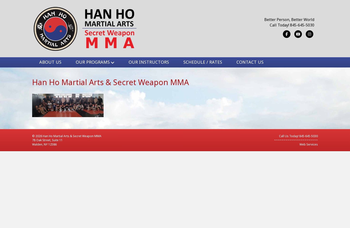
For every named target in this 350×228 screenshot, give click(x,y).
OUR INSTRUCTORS (149, 62)
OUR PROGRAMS (93, 62)
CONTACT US (250, 62)
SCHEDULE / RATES (202, 62)
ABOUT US (50, 62)
